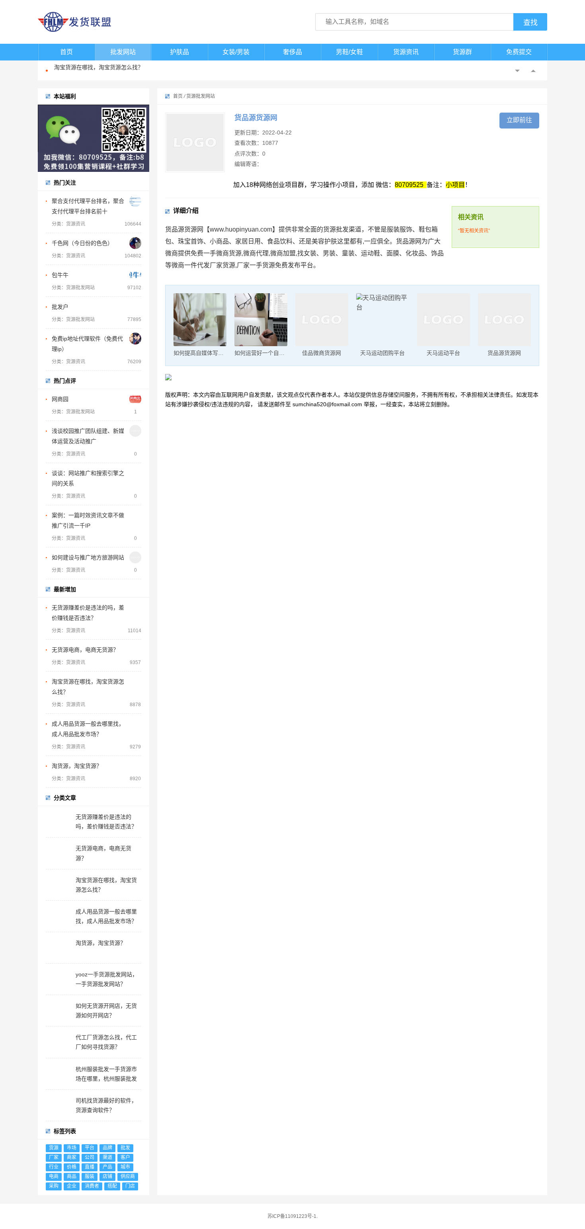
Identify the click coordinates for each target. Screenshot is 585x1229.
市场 (71, 1148)
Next (533, 71)
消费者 (92, 1186)
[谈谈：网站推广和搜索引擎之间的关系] (135, 473)
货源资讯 (406, 52)
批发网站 (123, 52)
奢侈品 (292, 52)
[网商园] (135, 399)
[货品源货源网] (195, 142)
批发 (125, 1148)
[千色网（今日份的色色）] (135, 243)
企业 (71, 1186)
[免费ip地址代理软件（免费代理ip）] (135, 339)
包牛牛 (60, 275)
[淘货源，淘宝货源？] (135, 766)
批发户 (60, 307)
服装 (89, 1176)
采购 (53, 1186)
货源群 (462, 52)
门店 (130, 1186)
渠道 (107, 1157)
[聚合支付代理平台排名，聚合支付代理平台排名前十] (135, 201)
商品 (71, 1176)
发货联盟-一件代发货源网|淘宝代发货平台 (81, 22)
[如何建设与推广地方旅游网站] (135, 557)
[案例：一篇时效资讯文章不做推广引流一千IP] (135, 515)
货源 (53, 1148)
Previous (517, 71)
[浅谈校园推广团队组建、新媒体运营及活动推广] (135, 431)
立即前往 (519, 120)
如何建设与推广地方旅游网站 (88, 557)
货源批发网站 (200, 96)
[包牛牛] (135, 275)
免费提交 (519, 52)
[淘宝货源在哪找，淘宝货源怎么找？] (135, 682)
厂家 (53, 1157)
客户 (125, 1157)
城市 (125, 1167)
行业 (53, 1167)
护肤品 (179, 52)
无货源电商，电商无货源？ (85, 650)
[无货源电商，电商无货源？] (135, 650)
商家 (71, 1157)
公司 (89, 1157)
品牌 (107, 1148)
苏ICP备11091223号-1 (291, 1216)
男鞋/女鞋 (349, 52)
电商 (53, 1176)
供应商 (128, 1176)
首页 (66, 52)
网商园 (60, 399)
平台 (89, 1148)
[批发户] (135, 307)
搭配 (112, 1186)
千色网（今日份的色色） (82, 243)
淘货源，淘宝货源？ (77, 766)
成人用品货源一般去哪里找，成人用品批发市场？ (115, 71)
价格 (71, 1167)
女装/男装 (236, 52)
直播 (89, 1167)
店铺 (107, 1176)
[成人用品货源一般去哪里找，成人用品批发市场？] (135, 724)
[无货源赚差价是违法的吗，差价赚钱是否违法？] (135, 608)
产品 (107, 1167)
